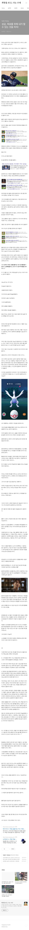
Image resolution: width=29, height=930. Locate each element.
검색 (23, 3)
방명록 (15, 8)
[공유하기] (6, 849)
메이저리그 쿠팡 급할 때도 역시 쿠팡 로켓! (14, 829)
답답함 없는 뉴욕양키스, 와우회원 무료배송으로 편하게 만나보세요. (10, 841)
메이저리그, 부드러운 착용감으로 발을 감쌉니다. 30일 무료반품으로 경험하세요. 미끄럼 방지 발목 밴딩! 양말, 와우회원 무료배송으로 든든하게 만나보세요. (14, 831)
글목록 (9, 8)
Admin (22, 8)
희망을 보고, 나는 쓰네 (11, 3)
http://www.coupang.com (9, 826)
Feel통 (4, 855)
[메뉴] (26, 3)
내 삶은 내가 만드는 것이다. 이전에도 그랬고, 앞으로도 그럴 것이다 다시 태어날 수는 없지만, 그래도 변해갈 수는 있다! (11, 906)
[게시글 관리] (8, 849)
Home (3, 8)
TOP (26, 925)
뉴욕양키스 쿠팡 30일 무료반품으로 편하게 (10, 839)
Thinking (8, 855)
